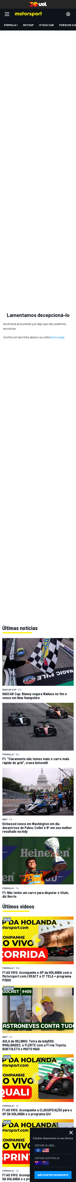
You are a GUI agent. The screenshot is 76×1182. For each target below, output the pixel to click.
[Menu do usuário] (68, 14)
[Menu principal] (7, 14)
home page (57, 337)
